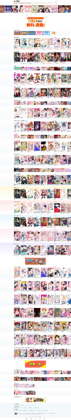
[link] (17, 33)
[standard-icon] (56, 3)
